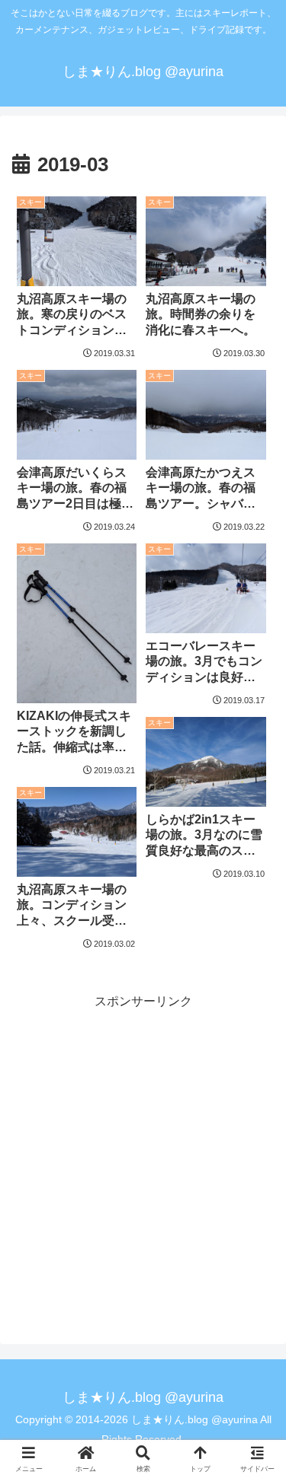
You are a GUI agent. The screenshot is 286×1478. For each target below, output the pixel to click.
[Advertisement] (143, 1155)
